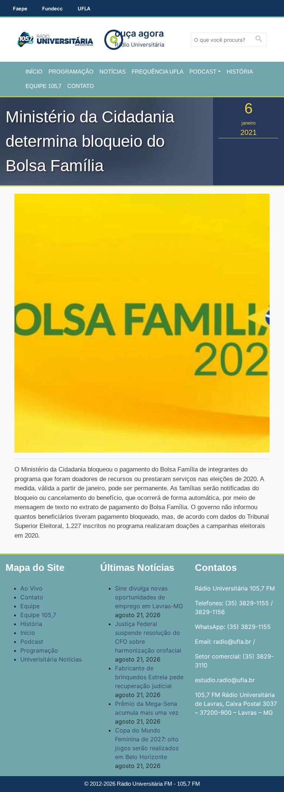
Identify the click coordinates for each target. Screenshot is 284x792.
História (240, 71)
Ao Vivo (31, 588)
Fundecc (52, 8)
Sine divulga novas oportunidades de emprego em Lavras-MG (149, 597)
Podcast (202, 71)
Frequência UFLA (157, 71)
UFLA (84, 8)
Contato (80, 86)
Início (34, 71)
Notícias (112, 71)
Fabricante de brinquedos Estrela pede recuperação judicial (149, 677)
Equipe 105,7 (43, 86)
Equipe (30, 606)
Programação (71, 71)
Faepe (20, 8)
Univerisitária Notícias (51, 659)
